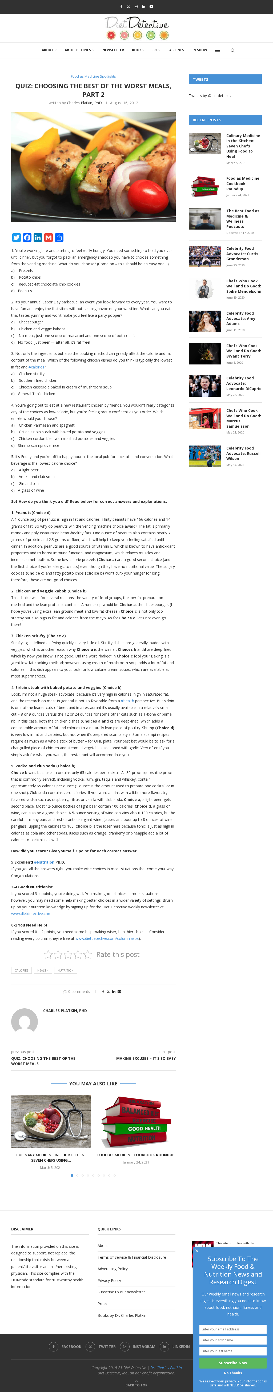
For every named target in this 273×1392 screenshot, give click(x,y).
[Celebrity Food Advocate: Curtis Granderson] (205, 256)
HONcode (19, 1279)
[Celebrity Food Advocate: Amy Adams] (205, 321)
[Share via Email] (119, 991)
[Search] (232, 50)
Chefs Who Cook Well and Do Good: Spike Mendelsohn (243, 286)
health (43, 970)
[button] (18, 1135)
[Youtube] (151, 6)
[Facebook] (121, 6)
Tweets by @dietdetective (211, 95)
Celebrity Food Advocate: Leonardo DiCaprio (244, 383)
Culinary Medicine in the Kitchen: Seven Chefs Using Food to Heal (243, 146)
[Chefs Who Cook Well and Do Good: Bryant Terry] (205, 353)
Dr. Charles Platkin (166, 1367)
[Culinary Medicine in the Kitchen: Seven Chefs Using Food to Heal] (51, 1121)
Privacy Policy (109, 1280)
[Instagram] (136, 6)
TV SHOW (199, 50)
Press (156, 50)
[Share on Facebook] (103, 991)
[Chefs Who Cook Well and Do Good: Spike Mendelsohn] (205, 289)
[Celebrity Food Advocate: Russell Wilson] (205, 456)
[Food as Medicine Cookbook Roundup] (136, 1121)
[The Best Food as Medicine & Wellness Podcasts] (205, 219)
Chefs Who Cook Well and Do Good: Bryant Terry (243, 351)
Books (137, 50)
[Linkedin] (143, 6)
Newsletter (113, 50)
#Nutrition (44, 862)
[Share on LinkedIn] (113, 991)
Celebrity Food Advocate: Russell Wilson (243, 453)
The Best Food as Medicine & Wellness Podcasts (242, 218)
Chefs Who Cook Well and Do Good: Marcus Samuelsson (243, 418)
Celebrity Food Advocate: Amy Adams (240, 318)
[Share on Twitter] (108, 991)
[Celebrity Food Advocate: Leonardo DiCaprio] (205, 386)
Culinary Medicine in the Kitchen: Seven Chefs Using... (51, 1157)
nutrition (66, 970)
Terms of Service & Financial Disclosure (132, 1257)
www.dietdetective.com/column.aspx (107, 938)
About (47, 50)
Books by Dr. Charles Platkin (122, 1315)
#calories (36, 367)
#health (127, 700)
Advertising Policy (113, 1268)
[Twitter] (128, 6)
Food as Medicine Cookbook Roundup (136, 1154)
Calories (21, 970)
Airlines (176, 50)
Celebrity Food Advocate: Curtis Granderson (242, 253)
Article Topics (78, 50)
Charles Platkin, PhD (84, 102)
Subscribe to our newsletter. (122, 1291)
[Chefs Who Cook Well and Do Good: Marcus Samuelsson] (205, 418)
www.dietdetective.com (31, 913)
